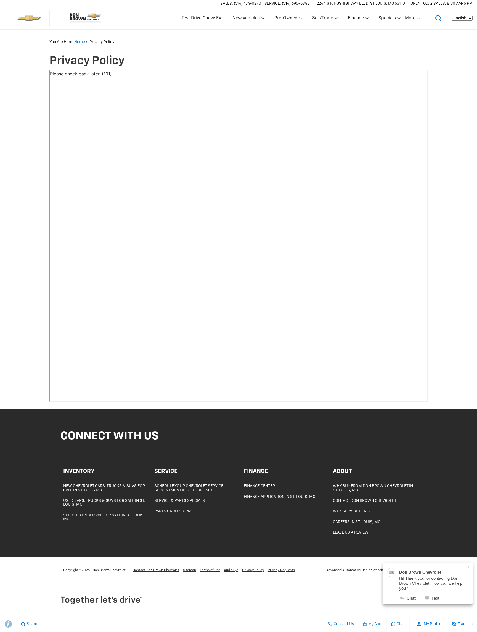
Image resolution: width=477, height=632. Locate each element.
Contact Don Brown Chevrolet (364, 501)
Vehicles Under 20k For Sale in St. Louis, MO (104, 517)
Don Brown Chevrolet (109, 570)
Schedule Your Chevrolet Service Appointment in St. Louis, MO (188, 488)
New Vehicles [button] (246, 19)
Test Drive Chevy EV (201, 18)
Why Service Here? (352, 511)
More (410, 19)
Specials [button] (387, 19)
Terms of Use (210, 570)
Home (79, 42)
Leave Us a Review (351, 532)
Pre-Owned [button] (286, 19)
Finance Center (259, 486)
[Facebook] (405, 437)
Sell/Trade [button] (322, 19)
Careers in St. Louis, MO (357, 522)
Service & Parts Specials (179, 501)
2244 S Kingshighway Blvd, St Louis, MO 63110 (361, 4)
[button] (438, 18)
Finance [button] (356, 19)
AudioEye (231, 570)
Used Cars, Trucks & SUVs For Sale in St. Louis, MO (104, 502)
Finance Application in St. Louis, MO (280, 497)
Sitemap (189, 570)
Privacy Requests (281, 570)
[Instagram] (410, 437)
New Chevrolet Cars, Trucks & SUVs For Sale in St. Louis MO (104, 488)
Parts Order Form (173, 511)
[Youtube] (414, 437)
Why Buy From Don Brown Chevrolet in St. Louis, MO (373, 488)
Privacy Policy (253, 570)
